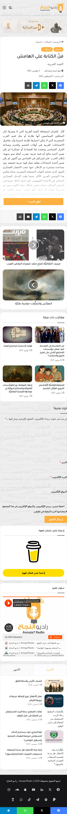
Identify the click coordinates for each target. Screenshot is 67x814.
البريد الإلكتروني (58, 477)
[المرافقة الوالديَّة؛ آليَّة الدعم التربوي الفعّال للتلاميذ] (49, 373)
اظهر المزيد (34, 201)
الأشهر (16, 669)
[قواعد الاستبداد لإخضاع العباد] (17, 334)
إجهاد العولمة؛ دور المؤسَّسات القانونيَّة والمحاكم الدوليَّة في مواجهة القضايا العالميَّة (17, 388)
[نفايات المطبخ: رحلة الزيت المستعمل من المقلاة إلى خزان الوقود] (53, 719)
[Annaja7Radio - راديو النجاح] (52, 7)
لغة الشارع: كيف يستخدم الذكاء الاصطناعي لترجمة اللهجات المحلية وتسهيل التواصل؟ (25, 736)
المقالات (47, 42)
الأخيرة (50, 669)
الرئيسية (57, 42)
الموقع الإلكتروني (59, 491)
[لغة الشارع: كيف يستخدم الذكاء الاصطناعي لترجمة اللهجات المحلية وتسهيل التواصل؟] (53, 736)
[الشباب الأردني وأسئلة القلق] (53, 685)
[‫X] (52, 85)
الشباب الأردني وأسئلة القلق (28, 681)
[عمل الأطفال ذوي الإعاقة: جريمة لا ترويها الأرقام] (53, 700)
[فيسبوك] (60, 85)
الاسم (63, 462)
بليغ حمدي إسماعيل (52, 71)
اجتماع (39, 42)
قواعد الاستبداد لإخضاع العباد (17, 346)
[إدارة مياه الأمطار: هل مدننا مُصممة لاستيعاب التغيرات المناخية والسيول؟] (53, 757)
